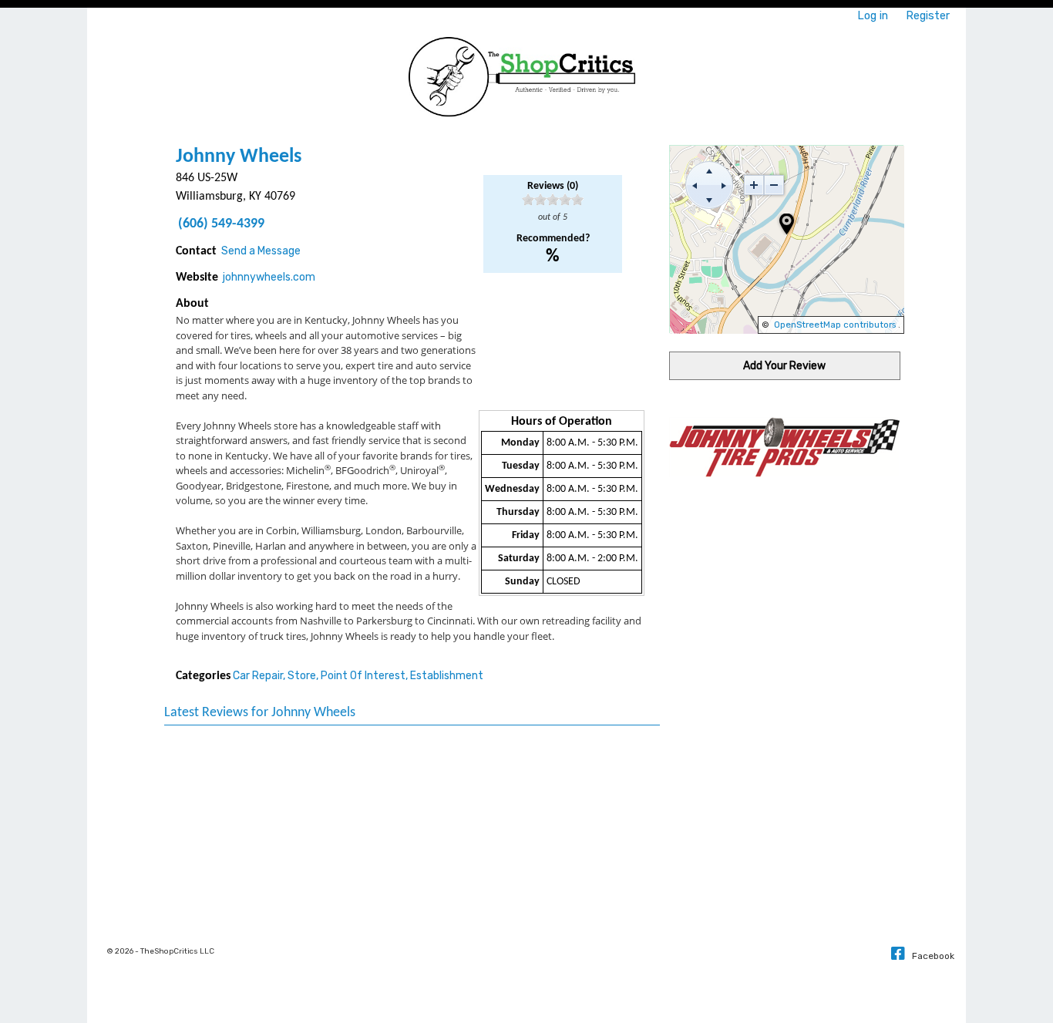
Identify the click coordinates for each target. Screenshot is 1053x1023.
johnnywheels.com (269, 277)
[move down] (709, 200)
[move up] (709, 170)
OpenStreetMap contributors (835, 324)
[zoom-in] (754, 185)
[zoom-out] (774, 185)
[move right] (724, 185)
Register (928, 15)
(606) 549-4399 (221, 224)
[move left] (694, 185)
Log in (872, 15)
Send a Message (261, 250)
